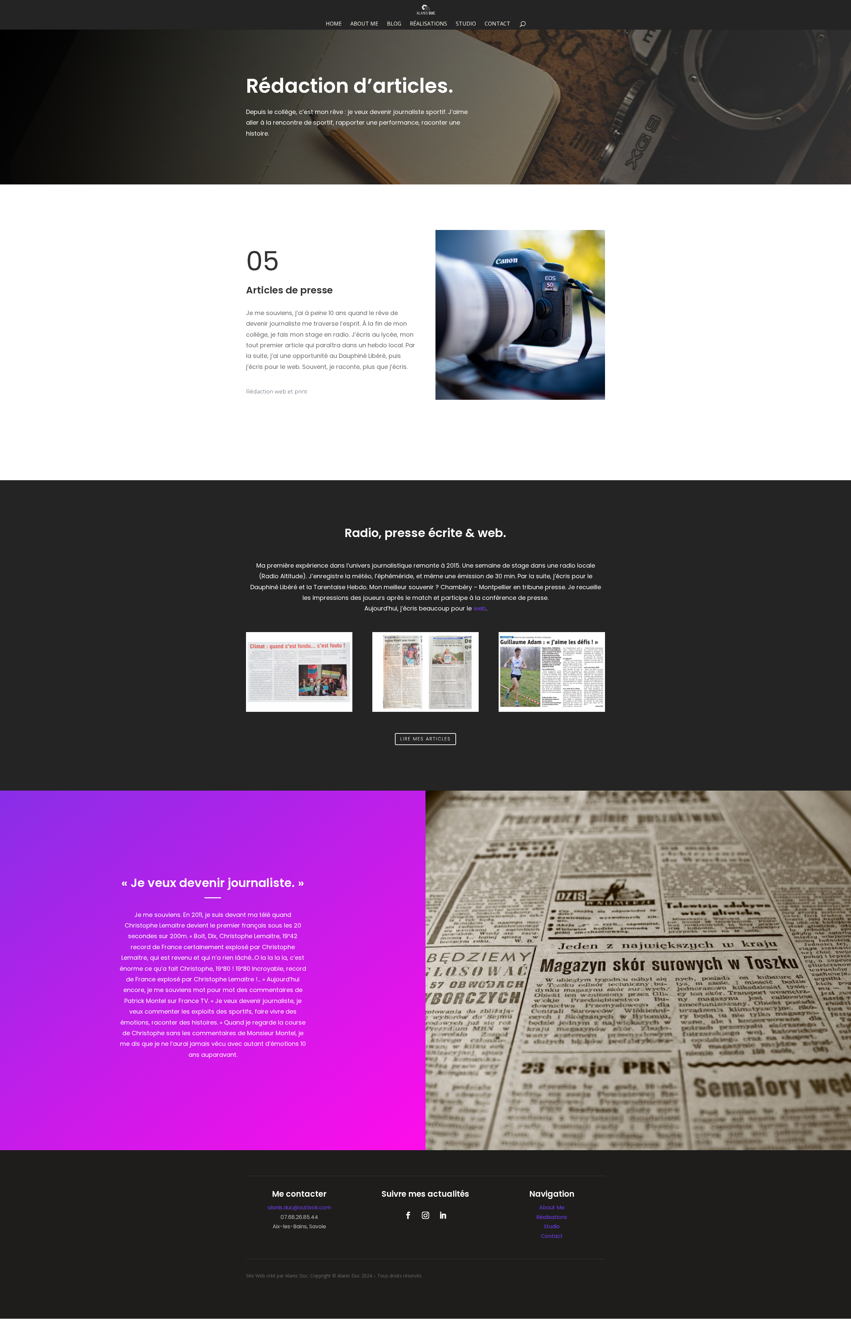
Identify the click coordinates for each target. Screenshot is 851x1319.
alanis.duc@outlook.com (299, 1207)
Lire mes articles (425, 738)
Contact (497, 24)
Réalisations (428, 24)
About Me (364, 24)
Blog (394, 24)
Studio (466, 24)
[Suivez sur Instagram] (425, 1215)
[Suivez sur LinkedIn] (442, 1215)
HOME (334, 24)
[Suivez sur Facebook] (408, 1215)
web (479, 608)
